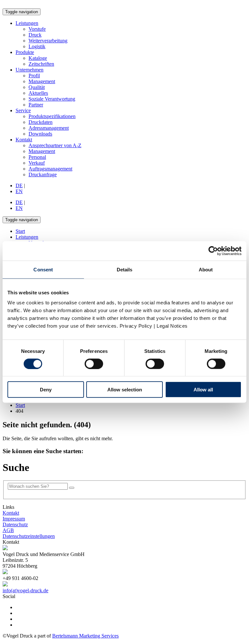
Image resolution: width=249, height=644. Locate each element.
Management (42, 81)
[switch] (94, 363)
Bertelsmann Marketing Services (85, 636)
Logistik (37, 46)
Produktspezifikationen (52, 116)
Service (23, 110)
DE (19, 185)
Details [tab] (125, 269)
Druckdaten (41, 122)
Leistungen (27, 23)
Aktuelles (38, 93)
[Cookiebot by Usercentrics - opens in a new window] (213, 251)
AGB (8, 530)
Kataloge (38, 58)
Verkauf (37, 163)
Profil (34, 75)
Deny (46, 389)
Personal (37, 157)
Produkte (25, 52)
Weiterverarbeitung (48, 40)
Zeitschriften (41, 64)
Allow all (203, 389)
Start (20, 405)
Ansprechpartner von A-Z (55, 145)
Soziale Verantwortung (52, 99)
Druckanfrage (43, 174)
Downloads (40, 133)
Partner (36, 104)
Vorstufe (37, 29)
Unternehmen (29, 69)
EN (19, 191)
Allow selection (124, 389)
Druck (35, 35)
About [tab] (206, 269)
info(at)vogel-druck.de (25, 590)
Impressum (14, 518)
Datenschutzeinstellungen (29, 536)
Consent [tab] (43, 269)
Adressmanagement (49, 128)
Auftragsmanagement (50, 168)
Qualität (37, 87)
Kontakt (24, 139)
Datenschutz (15, 524)
